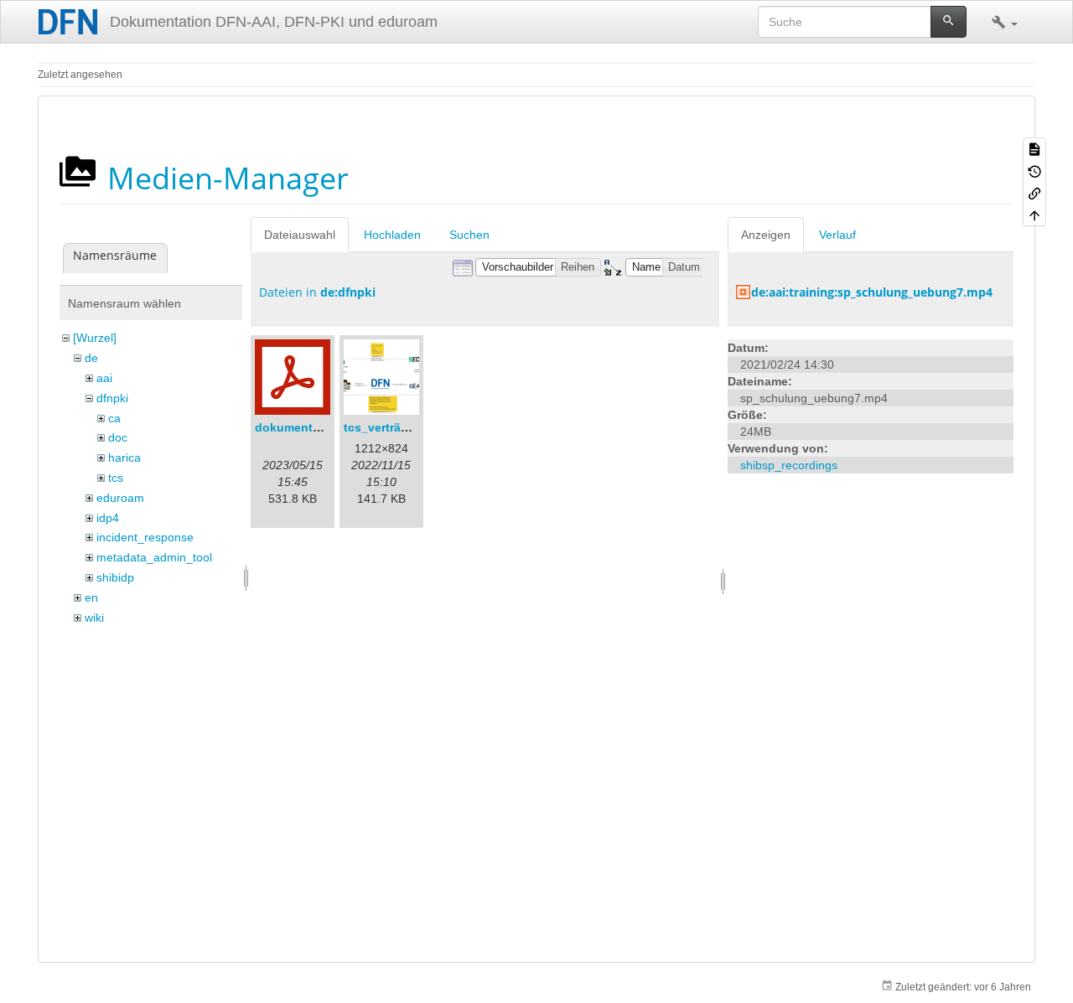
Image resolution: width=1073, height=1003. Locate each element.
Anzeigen (765, 234)
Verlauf (837, 234)
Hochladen (392, 234)
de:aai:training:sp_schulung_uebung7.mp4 (872, 292)
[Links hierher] (1034, 193)
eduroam (120, 497)
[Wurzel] (95, 337)
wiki (94, 617)
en (91, 597)
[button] (1004, 22)
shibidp (115, 577)
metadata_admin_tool (154, 557)
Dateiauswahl (299, 234)
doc (117, 437)
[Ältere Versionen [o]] (1034, 170)
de (91, 357)
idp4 (107, 518)
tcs (115, 477)
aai (104, 378)
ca (114, 418)
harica (124, 457)
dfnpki (112, 398)
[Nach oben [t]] (1034, 214)
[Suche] (948, 22)
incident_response (145, 537)
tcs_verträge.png (392, 427)
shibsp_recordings (788, 465)
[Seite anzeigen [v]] (1034, 148)
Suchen (469, 234)
